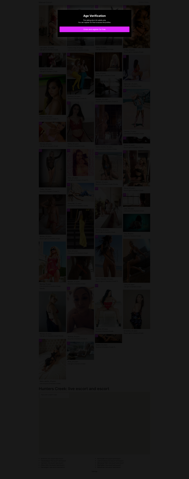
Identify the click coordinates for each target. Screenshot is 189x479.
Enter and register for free (94, 29)
